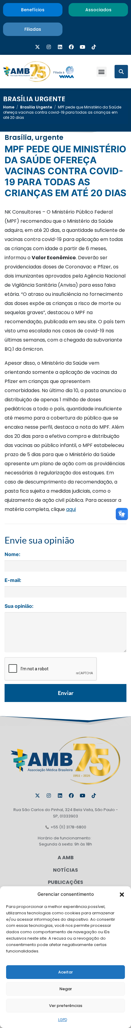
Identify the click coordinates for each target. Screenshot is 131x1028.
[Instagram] (49, 47)
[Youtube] (82, 47)
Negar (65, 989)
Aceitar (65, 972)
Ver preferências (65, 1006)
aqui (71, 509)
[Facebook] (71, 47)
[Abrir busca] (121, 71)
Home (8, 107)
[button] (122, 894)
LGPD (62, 1019)
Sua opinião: (19, 606)
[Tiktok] (94, 47)
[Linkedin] (60, 47)
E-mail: (13, 580)
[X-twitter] (37, 47)
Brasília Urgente (34, 99)
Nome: (12, 554)
